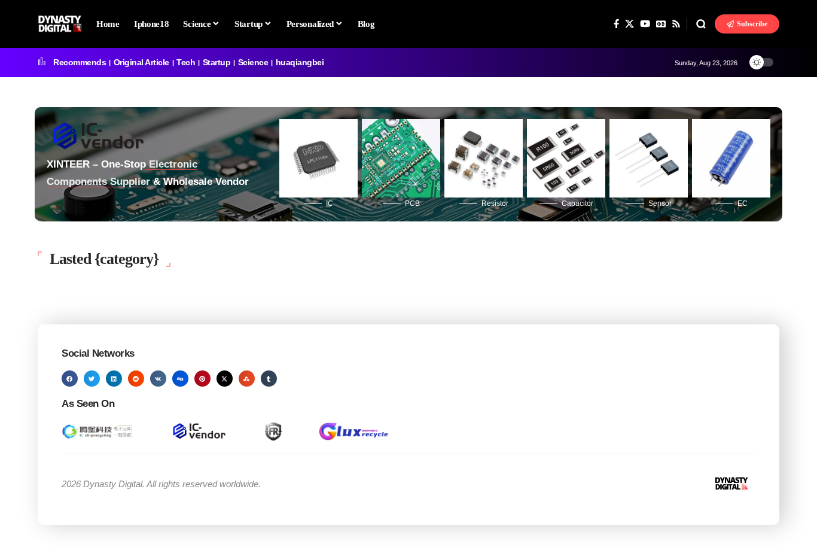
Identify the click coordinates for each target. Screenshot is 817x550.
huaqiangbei (300, 62)
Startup (217, 62)
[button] (701, 24)
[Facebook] (616, 24)
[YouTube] (645, 24)
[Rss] (676, 24)
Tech (185, 62)
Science (253, 62)
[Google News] (661, 24)
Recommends (79, 62)
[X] (629, 24)
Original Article (141, 62)
